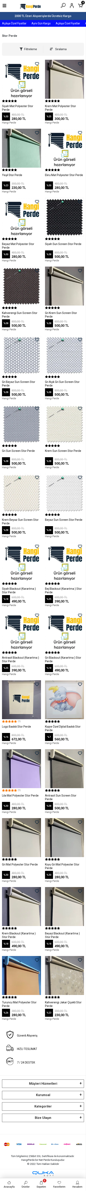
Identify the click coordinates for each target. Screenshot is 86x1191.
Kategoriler (43, 1106)
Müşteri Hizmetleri (43, 1083)
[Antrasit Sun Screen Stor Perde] (64, 768)
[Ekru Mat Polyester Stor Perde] (64, 148)
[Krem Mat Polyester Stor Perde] (64, 79)
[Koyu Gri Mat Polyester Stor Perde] (64, 837)
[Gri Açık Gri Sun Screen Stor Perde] (64, 355)
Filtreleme (30, 49)
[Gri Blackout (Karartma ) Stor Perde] (64, 630)
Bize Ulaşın (43, 1118)
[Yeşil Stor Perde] (21, 148)
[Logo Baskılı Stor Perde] (21, 699)
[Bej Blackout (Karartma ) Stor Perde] (64, 561)
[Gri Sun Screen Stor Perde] (21, 423)
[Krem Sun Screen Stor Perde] (64, 423)
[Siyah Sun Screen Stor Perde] (64, 217)
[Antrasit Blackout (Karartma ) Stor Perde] (21, 630)
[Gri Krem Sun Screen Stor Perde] (64, 286)
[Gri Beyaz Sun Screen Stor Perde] (21, 355)
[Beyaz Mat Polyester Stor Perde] (21, 217)
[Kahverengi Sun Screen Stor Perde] (21, 286)
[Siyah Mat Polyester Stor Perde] (21, 79)
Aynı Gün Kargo (36, 23)
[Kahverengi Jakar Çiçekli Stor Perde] (64, 975)
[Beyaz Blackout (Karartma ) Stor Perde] (64, 906)
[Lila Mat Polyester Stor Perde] (21, 768)
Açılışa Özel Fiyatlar (63, 23)
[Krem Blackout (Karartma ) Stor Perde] (21, 906)
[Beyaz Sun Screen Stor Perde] (64, 492)
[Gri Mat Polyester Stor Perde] (21, 837)
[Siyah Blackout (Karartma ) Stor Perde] (21, 561)
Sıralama (60, 49)
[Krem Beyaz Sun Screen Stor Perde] (21, 492)
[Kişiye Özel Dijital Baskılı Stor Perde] (64, 699)
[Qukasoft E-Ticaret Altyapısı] (43, 1173)
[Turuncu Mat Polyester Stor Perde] (21, 975)
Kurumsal (43, 1095)
